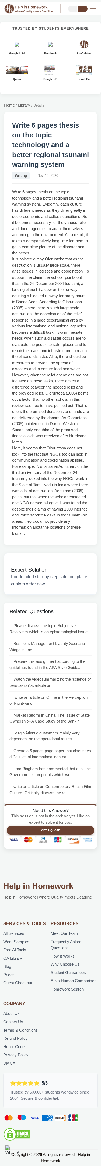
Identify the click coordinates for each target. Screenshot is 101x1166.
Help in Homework (38, 886)
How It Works (63, 956)
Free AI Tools (14, 950)
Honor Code (14, 1046)
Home (9, 105)
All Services (13, 933)
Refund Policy (15, 1038)
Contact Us (13, 1021)
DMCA (9, 1063)
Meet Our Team (64, 933)
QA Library (12, 958)
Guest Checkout (17, 983)
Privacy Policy (16, 1054)
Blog (7, 966)
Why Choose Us (65, 964)
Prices (9, 974)
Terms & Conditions (20, 1030)
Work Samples (16, 941)
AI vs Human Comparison (73, 980)
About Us (11, 1013)
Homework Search (67, 989)
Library (24, 105)
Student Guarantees (68, 972)
